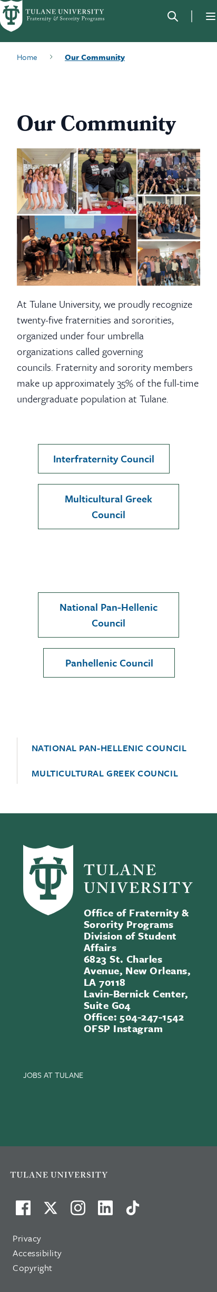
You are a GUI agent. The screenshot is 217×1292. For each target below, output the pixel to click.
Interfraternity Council (103, 458)
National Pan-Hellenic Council (108, 615)
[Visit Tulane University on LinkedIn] (105, 1212)
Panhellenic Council (109, 662)
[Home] (52, 16)
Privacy (27, 1238)
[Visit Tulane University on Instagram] (77, 1212)
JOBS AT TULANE (53, 1075)
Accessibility (37, 1252)
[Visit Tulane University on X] (50, 1212)
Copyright (33, 1267)
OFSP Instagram (123, 1028)
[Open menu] (210, 16)
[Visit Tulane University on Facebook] (23, 1212)
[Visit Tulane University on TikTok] (132, 1212)
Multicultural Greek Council (108, 506)
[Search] (172, 16)
